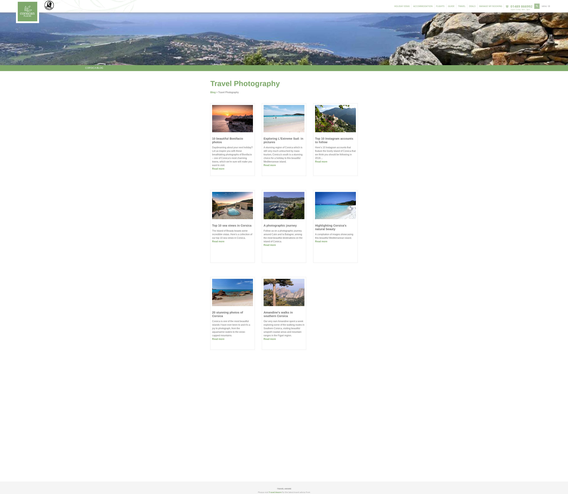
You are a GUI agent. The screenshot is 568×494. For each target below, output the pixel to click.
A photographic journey (280, 225)
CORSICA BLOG (94, 68)
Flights (440, 6)
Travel (461, 6)
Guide (451, 6)
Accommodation (423, 6)
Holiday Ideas (402, 6)
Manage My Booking (490, 6)
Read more (218, 168)
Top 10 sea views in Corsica (231, 225)
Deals (472, 6)
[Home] (27, 20)
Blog (213, 92)
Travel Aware (275, 492)
